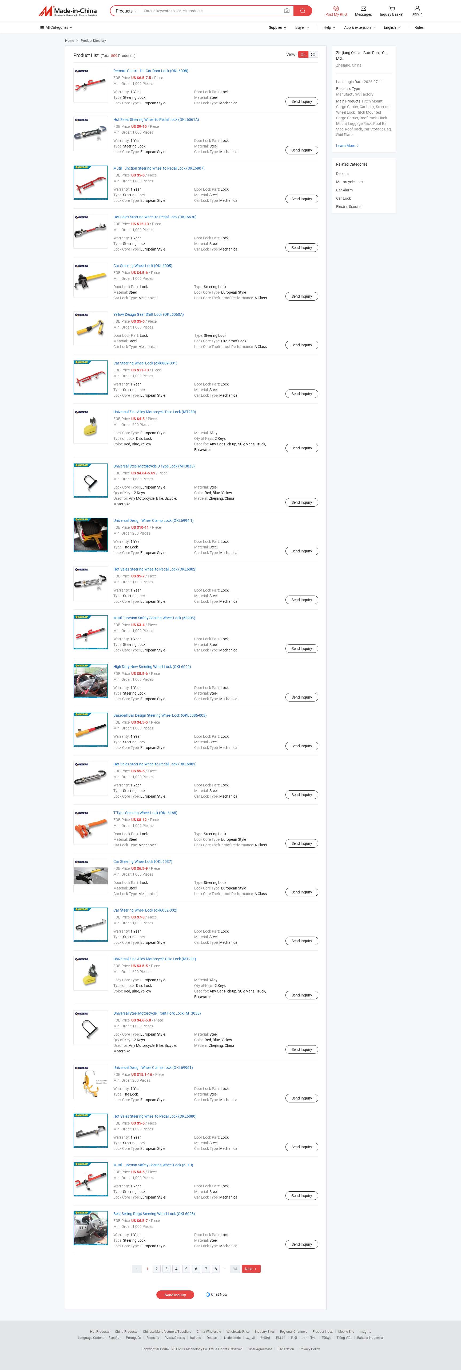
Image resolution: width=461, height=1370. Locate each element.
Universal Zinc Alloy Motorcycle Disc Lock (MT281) (154, 958)
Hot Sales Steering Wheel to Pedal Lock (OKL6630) (155, 216)
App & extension (357, 27)
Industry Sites (265, 1331)
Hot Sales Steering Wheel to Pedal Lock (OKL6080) (155, 1116)
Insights (365, 1331)
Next (251, 1268)
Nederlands (232, 1337)
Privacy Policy (310, 1349)
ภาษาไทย (309, 1337)
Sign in (417, 14)
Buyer (300, 27)
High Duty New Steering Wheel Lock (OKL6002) (152, 666)
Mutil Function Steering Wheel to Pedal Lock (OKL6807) (159, 168)
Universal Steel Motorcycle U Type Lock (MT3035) (154, 466)
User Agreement (260, 1349)
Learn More (348, 145)
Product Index (323, 1331)
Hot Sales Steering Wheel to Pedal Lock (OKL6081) (155, 763)
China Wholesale (209, 1331)
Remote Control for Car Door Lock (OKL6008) (150, 70)
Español (114, 1337)
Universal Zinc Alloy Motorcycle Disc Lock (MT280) (154, 411)
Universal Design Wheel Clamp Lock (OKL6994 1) (153, 520)
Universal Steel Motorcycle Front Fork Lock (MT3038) (157, 1013)
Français (152, 1337)
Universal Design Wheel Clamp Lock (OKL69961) (153, 1067)
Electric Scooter (349, 206)
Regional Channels (293, 1331)
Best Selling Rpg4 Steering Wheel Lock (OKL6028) (154, 1213)
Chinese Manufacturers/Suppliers (167, 1331)
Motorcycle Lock (349, 181)
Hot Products (99, 1331)
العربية (250, 1337)
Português (133, 1337)
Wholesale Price (237, 1331)
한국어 (265, 1337)
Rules (419, 27)
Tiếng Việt (344, 1337)
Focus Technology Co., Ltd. (195, 1349)
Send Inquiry (302, 101)
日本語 (280, 1337)
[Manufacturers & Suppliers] (67, 11)
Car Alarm (344, 189)
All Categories (57, 27)
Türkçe (326, 1337)
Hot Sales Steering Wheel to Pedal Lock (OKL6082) (155, 569)
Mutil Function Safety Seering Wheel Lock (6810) (153, 1164)
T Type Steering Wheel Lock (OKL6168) (145, 812)
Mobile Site (346, 1331)
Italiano (195, 1337)
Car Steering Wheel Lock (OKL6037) (142, 861)
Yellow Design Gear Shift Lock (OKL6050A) (148, 314)
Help (327, 27)
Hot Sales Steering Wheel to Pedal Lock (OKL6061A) (156, 119)
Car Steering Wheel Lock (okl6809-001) (145, 363)
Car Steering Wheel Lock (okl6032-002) (145, 910)
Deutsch (212, 1337)
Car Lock (343, 198)
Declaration (285, 1349)
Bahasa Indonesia (370, 1337)
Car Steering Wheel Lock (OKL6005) (142, 265)
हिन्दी (294, 1337)
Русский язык (175, 1337)
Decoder (343, 173)
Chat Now (219, 1294)
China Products (126, 1331)
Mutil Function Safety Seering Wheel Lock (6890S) (154, 617)
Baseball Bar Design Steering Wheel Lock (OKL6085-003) (160, 715)
